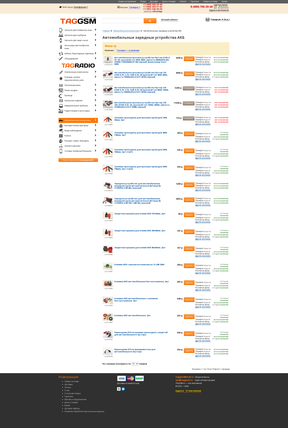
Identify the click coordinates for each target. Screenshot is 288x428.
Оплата (183, 1)
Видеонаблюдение (73, 130)
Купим (224, 1)
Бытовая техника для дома (76, 125)
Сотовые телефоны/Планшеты (78, 151)
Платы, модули (71, 90)
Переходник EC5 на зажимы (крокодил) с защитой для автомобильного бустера (141, 333)
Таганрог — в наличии (128, 50)
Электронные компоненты (76, 72)
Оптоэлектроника (72, 85)
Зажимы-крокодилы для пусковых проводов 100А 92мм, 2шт (140, 118)
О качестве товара (72, 393)
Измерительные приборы (76, 105)
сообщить (188, 88)
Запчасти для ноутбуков (75, 35)
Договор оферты (72, 408)
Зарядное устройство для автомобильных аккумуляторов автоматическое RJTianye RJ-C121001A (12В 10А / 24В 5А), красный (137, 200)
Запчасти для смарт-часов (76, 40)
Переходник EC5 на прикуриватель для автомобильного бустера (134, 350)
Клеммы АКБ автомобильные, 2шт (132, 315)
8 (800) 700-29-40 (201, 6)
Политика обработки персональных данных (84, 411)
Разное (67, 135)
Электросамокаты (72, 146)
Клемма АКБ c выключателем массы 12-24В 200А (139, 264)
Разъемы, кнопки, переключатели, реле (74, 78)
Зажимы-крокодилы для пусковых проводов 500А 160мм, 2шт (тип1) (140, 150)
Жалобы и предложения (75, 399)
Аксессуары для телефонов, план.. (76, 47)
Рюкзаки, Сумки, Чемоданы (76, 141)
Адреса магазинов (219, 10)
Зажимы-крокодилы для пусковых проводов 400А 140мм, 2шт (140, 133)
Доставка (154, 1)
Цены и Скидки (169, 1)
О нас (67, 390)
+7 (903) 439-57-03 (152, 6)
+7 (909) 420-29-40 (152, 4)
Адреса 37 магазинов (188, 390)
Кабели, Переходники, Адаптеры (79, 53)
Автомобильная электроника (77, 120)
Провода (68, 95)
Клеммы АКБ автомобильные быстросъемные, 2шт (141, 281)
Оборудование (71, 58)
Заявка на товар (210, 1)
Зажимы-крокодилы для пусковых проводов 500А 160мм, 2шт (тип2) (140, 167)
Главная (106, 31)
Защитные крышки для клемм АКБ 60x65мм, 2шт (140, 247)
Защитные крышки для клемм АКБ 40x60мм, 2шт (140, 230)
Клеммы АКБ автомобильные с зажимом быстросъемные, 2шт (136, 299)
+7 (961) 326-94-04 (152, 9)
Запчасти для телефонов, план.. (78, 30)
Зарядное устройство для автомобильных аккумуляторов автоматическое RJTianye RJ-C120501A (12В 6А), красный (137, 185)
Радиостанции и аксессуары (77, 110)
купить (189, 58)
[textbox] (123, 20)
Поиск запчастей (77, 160)
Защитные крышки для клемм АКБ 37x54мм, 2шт (140, 213)
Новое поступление (127, 1)
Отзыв (143, 1)
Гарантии (194, 1)
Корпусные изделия (73, 100)
